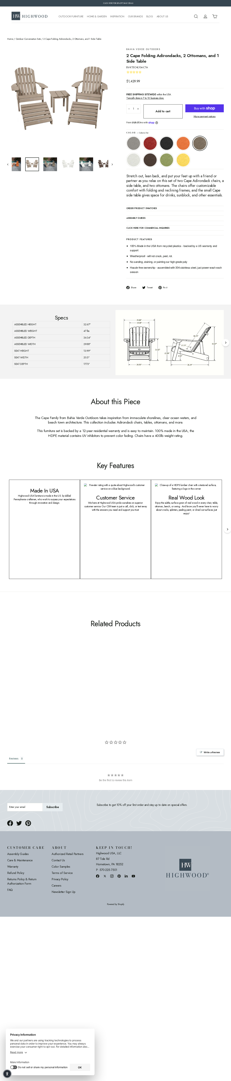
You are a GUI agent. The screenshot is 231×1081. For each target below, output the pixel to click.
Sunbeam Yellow (183, 160)
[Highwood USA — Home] (30, 16)
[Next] (225, 342)
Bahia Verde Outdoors (143, 49)
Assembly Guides (18, 854)
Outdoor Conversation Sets (28, 39)
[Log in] (205, 16)
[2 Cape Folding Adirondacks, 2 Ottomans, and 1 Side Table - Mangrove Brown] (36, 683)
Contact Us (58, 860)
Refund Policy (15, 873)
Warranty (12, 866)
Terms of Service (62, 873)
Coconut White (133, 160)
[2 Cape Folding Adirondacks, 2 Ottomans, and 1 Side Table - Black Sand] (18, 683)
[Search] (196, 16)
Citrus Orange (183, 143)
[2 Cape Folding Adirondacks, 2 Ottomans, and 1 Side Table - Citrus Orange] (23, 683)
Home (10, 39)
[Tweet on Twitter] (19, 823)
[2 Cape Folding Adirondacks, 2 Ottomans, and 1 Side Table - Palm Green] (41, 683)
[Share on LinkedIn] (126, 876)
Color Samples (61, 866)
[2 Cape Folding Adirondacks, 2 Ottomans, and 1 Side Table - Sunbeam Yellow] (45, 683)
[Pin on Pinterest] (28, 823)
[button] (7, 1073)
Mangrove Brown (150, 160)
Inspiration (117, 16)
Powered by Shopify (115, 904)
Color (137, 132)
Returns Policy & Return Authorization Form (21, 881)
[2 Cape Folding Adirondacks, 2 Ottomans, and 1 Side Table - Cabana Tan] (27, 683)
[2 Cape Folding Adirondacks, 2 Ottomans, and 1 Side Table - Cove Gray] (9, 683)
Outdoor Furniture (70, 16)
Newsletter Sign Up (63, 892)
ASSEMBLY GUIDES (135, 218)
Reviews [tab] (13, 758)
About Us (162, 16)
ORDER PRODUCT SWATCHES (141, 208)
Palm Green (166, 160)
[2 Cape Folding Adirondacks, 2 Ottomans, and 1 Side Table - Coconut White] (32, 683)
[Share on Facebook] (10, 823)
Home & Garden (97, 16)
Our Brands (135, 16)
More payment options (204, 116)
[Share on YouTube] (133, 876)
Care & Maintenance (20, 860)
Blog (149, 16)
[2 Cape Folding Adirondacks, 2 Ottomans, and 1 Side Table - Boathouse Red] (14, 683)
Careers (56, 885)
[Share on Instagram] (112, 876)
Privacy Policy (60, 879)
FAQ (10, 890)
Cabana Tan (200, 143)
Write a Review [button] (212, 752)
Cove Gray (133, 143)
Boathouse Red (150, 143)
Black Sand (166, 143)
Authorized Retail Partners (68, 854)
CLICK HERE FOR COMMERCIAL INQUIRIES (147, 228)
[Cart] (214, 16)
